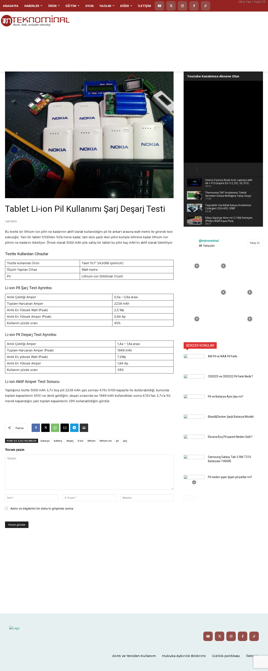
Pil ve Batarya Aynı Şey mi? (225, 396)
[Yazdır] (84, 428)
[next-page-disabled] (193, 497)
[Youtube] (159, 5)
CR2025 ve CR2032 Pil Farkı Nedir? (230, 376)
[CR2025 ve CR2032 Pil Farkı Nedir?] (194, 381)
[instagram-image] (197, 266)
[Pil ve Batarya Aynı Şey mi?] (194, 401)
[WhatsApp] (55, 428)
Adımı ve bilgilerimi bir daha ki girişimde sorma (41, 508)
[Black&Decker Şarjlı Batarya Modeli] (194, 422)
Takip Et (255, 242)
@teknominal (209, 241)
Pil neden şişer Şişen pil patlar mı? (230, 477)
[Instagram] (182, 5)
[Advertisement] (169, 41)
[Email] (65, 428)
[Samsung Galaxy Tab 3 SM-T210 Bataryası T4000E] (194, 462)
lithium (91, 440)
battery (58, 440)
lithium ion (106, 440)
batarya (45, 440)
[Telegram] (74, 428)
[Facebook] (194, 5)
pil (117, 440)
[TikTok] (205, 5)
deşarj (69, 440)
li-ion (80, 440)
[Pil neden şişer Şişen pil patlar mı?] (194, 482)
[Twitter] (171, 5)
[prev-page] (186, 497)
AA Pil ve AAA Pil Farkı (222, 356)
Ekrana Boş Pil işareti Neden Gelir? (230, 436)
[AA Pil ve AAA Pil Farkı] (194, 361)
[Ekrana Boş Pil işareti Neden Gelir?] (194, 442)
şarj (125, 440)
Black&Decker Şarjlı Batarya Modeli (231, 416)
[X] (45, 428)
